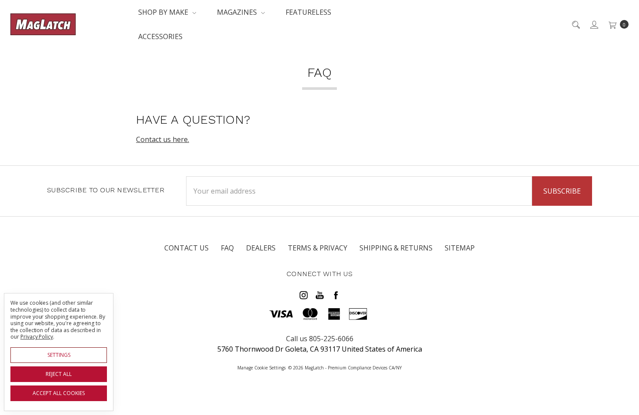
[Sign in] (594, 24)
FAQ (227, 248)
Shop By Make (164, 12)
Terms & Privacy (317, 248)
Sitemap (460, 248)
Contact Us (186, 248)
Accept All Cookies (59, 393)
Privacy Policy (36, 336)
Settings (58, 355)
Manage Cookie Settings (261, 368)
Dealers (261, 248)
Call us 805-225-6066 (319, 338)
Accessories (160, 36)
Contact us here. (162, 139)
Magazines (238, 12)
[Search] (575, 24)
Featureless (308, 12)
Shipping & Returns (396, 248)
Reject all (59, 374)
